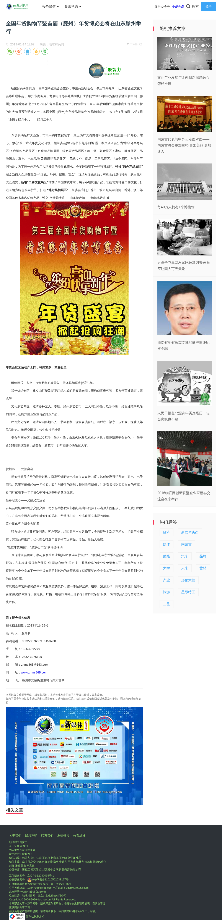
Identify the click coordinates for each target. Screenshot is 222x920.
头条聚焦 (49, 6)
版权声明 (31, 835)
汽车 (184, 556)
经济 (166, 532)
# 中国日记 (134, 44)
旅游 (166, 592)
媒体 (166, 544)
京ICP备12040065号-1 (40, 875)
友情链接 (63, 835)
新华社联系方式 (35, 916)
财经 (166, 556)
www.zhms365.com (34, 672)
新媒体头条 (190, 532)
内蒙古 (186, 544)
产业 (166, 580)
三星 (166, 604)
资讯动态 (71, 6)
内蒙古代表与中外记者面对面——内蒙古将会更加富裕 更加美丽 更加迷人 (184, 145)
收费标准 (79, 835)
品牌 (202, 556)
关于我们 (15, 835)
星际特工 (188, 592)
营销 (202, 568)
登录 (209, 6)
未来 (184, 568)
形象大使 (188, 580)
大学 (166, 568)
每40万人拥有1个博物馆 (175, 207)
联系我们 (47, 835)
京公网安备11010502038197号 (50, 879)
